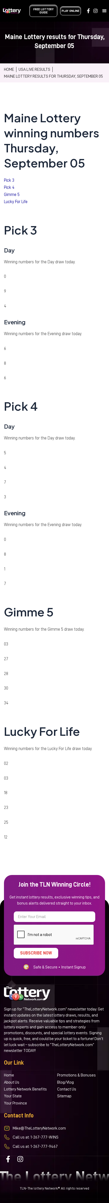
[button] (104, 10)
